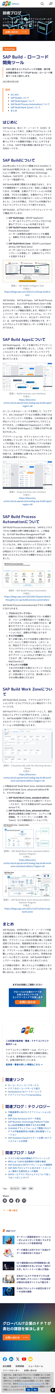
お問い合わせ (12, 1337)
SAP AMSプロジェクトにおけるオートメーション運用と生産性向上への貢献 (29, 1169)
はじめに (15, 94)
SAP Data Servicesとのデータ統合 (24, 1118)
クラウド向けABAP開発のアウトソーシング (29, 1158)
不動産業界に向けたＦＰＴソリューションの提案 (29, 1113)
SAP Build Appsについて (23, 101)
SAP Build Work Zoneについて (26, 107)
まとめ (14, 110)
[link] (10, 5)
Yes (28, 1389)
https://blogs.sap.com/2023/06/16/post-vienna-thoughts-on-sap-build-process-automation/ (27, 598)
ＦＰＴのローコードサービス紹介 (24, 1088)
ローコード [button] (15, 1188)
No (35, 1389)
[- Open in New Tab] (5, 1359)
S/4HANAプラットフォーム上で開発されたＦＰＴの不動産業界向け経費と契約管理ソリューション (29, 1131)
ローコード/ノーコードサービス (23, 1085)
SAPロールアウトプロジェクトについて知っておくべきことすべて (29, 1176)
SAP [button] (30, 1188)
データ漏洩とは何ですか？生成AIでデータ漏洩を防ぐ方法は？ (34, 1251)
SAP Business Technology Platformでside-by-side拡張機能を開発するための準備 (29, 1123)
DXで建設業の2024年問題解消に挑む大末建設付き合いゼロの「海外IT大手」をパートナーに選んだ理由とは (34, 1266)
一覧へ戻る (12, 1210)
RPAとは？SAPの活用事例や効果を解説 (27, 1161)
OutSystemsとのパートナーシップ (24, 1091)
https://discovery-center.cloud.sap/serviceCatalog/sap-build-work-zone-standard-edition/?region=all (27, 777)
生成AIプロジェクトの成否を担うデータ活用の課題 (34, 1290)
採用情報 (19, 1366)
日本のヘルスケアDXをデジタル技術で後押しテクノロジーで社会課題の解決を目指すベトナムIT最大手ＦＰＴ (33, 1279)
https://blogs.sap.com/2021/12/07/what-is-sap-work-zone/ (27, 910)
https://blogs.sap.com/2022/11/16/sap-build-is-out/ (27, 293)
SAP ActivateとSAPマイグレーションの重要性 (30, 1164)
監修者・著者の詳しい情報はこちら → (24, 1064)
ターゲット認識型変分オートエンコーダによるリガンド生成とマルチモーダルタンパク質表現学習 (34, 1240)
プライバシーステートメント (30, 1383)
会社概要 (7, 1366)
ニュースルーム (35, 1366)
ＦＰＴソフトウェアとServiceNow (24, 1094)
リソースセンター (11, 1370)
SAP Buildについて (20, 97)
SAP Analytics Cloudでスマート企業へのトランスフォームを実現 (30, 1139)
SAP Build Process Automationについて (30, 104)
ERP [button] (24, 1188)
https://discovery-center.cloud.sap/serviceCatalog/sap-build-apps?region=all (27, 402)
